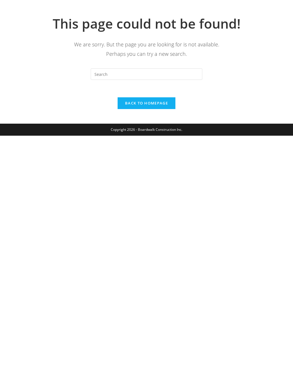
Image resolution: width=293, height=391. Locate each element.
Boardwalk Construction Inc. (60, 10)
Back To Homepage (146, 103)
